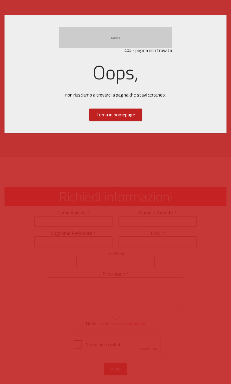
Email (158, 233)
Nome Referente (158, 212)
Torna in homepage (115, 114)
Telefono (115, 253)
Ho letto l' (115, 323)
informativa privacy (125, 323)
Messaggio (115, 273)
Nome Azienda (73, 212)
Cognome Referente (73, 233)
